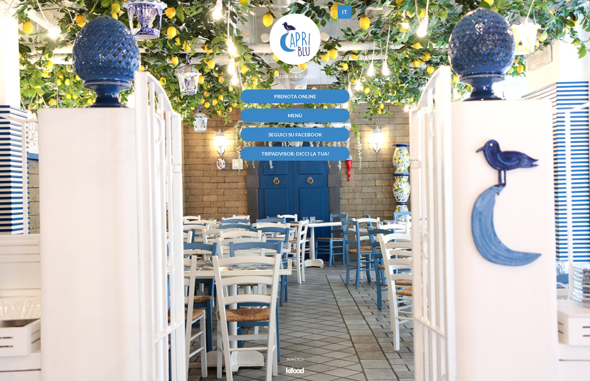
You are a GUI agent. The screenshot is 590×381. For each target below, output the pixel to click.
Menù (295, 115)
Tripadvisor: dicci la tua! (295, 154)
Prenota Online (295, 96)
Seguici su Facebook (295, 134)
